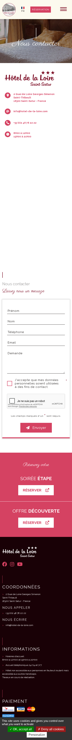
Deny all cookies (52, 729)
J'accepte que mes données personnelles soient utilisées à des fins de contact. (37, 383)
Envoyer (38, 428)
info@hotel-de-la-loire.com (19, 625)
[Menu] (63, 9)
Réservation (40, 9)
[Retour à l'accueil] (9, 9)
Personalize (37, 734)
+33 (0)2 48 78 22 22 (16, 613)
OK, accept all (22, 729)
